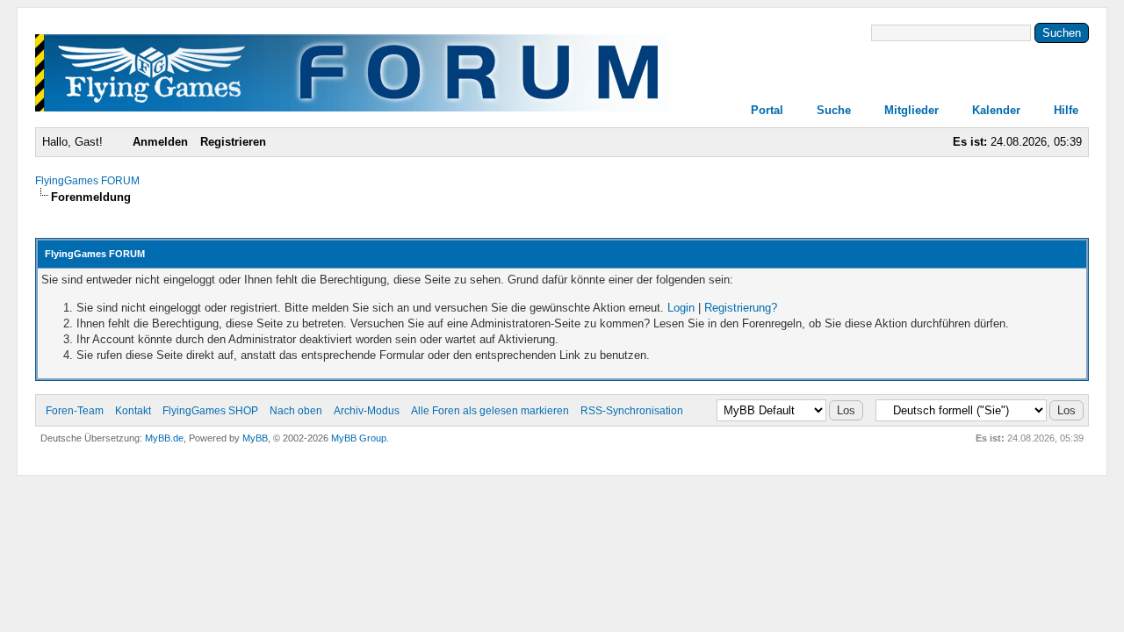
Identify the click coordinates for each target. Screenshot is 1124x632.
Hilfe (1066, 110)
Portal (767, 110)
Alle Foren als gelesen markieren (490, 411)
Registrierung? (740, 307)
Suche (834, 110)
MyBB (255, 438)
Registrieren (233, 141)
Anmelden (160, 141)
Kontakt (133, 411)
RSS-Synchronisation (631, 411)
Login (681, 307)
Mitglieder (911, 110)
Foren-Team (75, 411)
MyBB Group (358, 438)
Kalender (996, 110)
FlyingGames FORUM (87, 181)
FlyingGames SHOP (210, 411)
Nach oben (296, 411)
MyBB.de (164, 438)
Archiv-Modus (367, 411)
